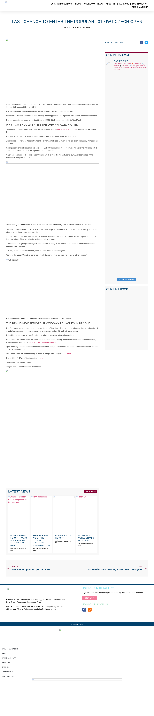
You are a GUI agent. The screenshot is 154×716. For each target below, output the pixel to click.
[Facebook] (84, 609)
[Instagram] (90, 609)
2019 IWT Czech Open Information (42, 342)
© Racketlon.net (77, 624)
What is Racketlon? (61, 4)
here (77, 335)
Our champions (140, 7)
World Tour (86, 27)
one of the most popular (66, 129)
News (78, 4)
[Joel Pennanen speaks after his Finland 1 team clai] (111, 119)
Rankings (124, 4)
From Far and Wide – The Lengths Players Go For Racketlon (41, 540)
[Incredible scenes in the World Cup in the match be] (142, 174)
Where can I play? (93, 4)
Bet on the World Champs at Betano (86, 537)
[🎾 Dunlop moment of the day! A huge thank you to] (132, 122)
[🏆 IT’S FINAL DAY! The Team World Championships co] (121, 131)
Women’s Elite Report (63, 536)
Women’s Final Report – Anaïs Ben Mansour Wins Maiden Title (18, 540)
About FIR (111, 4)
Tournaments (139, 4)
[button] (141, 42)
